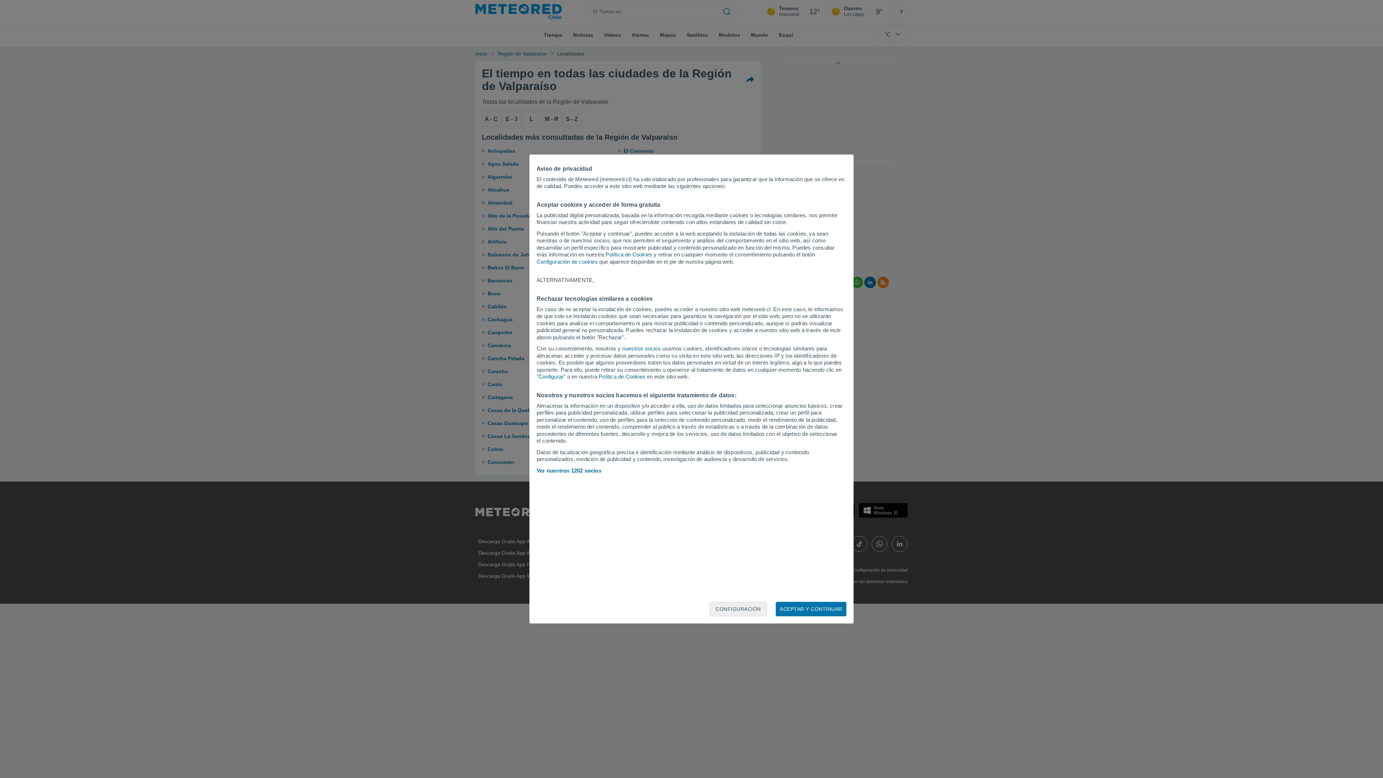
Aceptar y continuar (811, 609)
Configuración (738, 609)
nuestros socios (641, 348)
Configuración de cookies (567, 262)
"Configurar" (551, 377)
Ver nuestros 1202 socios (569, 471)
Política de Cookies (628, 254)
